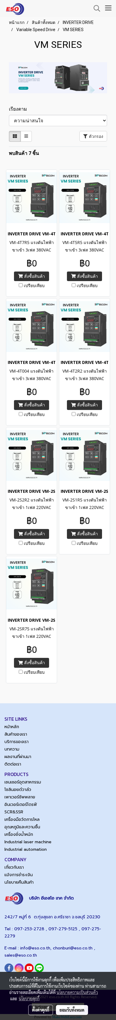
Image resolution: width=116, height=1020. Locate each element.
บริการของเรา (16, 742)
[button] (95, 8)
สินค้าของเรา (15, 734)
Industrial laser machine (27, 842)
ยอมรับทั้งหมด (71, 1010)
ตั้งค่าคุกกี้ (40, 1010)
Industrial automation (25, 849)
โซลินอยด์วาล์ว (17, 789)
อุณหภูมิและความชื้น (22, 827)
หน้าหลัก (11, 727)
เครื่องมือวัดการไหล (22, 819)
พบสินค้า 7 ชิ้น (24, 153)
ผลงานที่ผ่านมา (17, 757)
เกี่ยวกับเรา (14, 867)
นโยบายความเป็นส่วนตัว (77, 992)
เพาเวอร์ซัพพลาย (19, 797)
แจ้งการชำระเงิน (18, 875)
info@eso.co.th (35, 948)
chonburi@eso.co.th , (74, 948)
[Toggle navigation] (108, 8)
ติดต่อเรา (12, 764)
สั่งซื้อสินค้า (34, 276)
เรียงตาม (20, 109)
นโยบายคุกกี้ (29, 998)
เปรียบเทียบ (34, 285)
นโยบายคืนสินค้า (19, 882)
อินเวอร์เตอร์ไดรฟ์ (20, 804)
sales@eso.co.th (20, 955)
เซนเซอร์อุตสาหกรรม (22, 782)
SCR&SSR (13, 812)
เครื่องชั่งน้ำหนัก (18, 834)
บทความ (11, 749)
